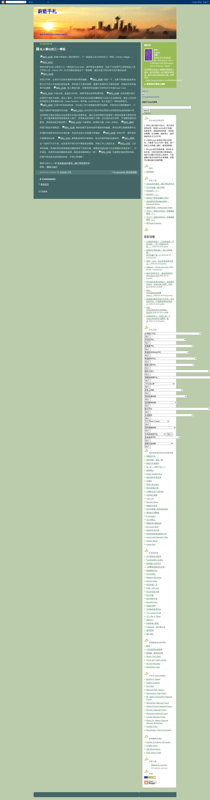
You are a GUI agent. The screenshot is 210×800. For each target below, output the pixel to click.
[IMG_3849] (128, 138)
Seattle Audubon (153, 683)
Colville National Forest (155, 717)
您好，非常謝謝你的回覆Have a (153, 293)
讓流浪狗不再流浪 (153, 477)
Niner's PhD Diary (153, 657)
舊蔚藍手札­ (151, 456)
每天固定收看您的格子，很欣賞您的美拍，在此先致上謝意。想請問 (160, 284)
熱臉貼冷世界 (151, 506)
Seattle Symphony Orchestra (158, 742)
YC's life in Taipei (153, 616)
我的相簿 (150, 172)
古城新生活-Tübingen (155, 492)
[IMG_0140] (46, 93)
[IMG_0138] (113, 93)
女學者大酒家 (151, 495)
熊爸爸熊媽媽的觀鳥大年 (156, 534)
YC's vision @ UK (153, 613)
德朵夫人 (150, 620)
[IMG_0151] (64, 138)
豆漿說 (149, 481)
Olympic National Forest (156, 710)
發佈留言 (44, 184)
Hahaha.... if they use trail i (157, 267)
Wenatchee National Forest (157, 703)
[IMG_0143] (75, 122)
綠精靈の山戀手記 (153, 564)
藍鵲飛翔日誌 (151, 571)
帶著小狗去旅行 (152, 485)
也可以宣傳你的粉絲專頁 (150, 97)
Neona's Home (152, 502)
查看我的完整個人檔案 (155, 84)
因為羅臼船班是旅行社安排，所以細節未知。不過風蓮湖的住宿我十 (160, 301)
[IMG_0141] (77, 110)
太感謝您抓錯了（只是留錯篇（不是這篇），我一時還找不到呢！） (160, 244)
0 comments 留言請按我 (125, 172)
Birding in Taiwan (153, 679)
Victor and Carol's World (156, 660)
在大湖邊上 (151, 520)
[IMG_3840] (46, 105)
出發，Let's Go (152, 588)
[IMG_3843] (127, 122)
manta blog (150, 544)
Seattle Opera (152, 746)
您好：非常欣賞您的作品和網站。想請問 (157, 310)
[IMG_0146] (46, 57)
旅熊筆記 (150, 470)
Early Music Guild (153, 753)
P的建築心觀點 (152, 623)
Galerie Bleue (151, 541)
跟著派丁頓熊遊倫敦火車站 (157, 198)
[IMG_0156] (105, 152)
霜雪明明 (150, 630)
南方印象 (150, 595)
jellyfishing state (153, 667)
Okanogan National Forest (157, 714)
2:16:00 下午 (65, 172)
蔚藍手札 (47, 11)
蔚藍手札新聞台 (152, 463)
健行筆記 (150, 634)
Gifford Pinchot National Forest (159, 706)
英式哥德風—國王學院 (155, 188)
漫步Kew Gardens (153, 223)
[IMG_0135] (60, 88)
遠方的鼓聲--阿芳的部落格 (157, 509)
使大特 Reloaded (153, 664)
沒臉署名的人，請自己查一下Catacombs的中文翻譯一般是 (158, 318)
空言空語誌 (151, 574)
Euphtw (157, 53)
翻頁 (148, 646)
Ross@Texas (151, 602)
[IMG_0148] (68, 127)
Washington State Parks (156, 693)
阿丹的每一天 (151, 585)
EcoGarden (151, 516)
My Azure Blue (152, 527)
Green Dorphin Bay (154, 474)
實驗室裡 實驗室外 (154, 523)
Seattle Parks (152, 727)
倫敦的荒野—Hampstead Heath (159, 208)
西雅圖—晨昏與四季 (154, 653)
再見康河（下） (152, 191)
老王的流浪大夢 (152, 592)
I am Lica (150, 499)
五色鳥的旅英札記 (153, 609)
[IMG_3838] (96, 79)
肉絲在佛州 (151, 606)
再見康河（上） (152, 195)
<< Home (42, 191)
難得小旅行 (52, 167)
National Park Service (155, 690)
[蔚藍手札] (143, 94)
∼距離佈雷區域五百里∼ (156, 567)
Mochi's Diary (151, 581)
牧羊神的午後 (151, 599)
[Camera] (146, 113)
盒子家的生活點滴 (153, 556)
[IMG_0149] (109, 133)
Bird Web (150, 686)
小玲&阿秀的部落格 (154, 650)
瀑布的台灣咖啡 (152, 513)
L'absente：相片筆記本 (155, 627)
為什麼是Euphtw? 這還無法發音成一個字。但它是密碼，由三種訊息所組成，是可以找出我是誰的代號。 (159, 72)
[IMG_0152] (124, 143)
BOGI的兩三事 (152, 488)
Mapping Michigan (153, 578)
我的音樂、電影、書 (154, 460)
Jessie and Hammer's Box (157, 537)
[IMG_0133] (47, 74)
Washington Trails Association (158, 730)
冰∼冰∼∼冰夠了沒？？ (155, 467)
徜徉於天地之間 (152, 530)
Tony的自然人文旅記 (154, 560)
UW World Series (153, 749)
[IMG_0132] (46, 62)
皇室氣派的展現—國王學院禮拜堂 (74, 163)
